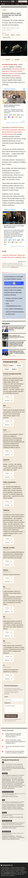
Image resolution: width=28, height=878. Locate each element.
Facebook (7, 34)
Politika (12, 4)
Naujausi (11, 365)
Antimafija (17, 4)
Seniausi (19, 365)
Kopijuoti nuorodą (6, 37)
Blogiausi (14, 369)
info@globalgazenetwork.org (10, 872)
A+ (12, 59)
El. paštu (18, 34)
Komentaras (7, 702)
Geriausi (7, 369)
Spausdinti (17, 59)
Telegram (13, 34)
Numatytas (8, 59)
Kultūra (22, 4)
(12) (9, 17)
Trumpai (7, 4)
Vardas (6, 696)
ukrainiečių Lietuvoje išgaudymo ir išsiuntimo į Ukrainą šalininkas (13, 71)
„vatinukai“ (5, 66)
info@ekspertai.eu (14, 267)
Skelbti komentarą (11, 716)
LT (16, 1)
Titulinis (3, 4)
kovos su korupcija (15, 73)
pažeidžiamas (16, 75)
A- (3, 59)
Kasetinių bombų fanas (9, 64)
